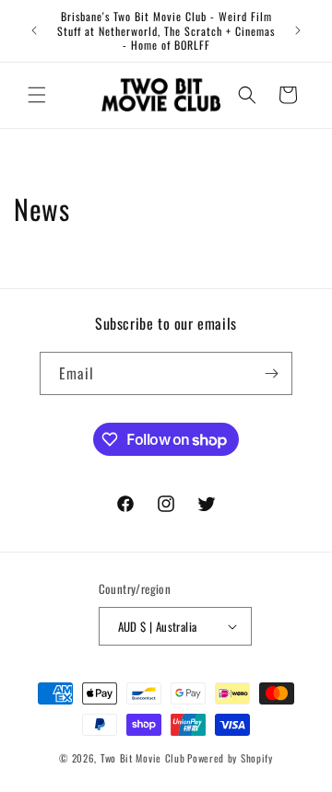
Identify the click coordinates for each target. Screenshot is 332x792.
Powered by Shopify (230, 758)
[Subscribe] (271, 373)
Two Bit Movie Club (143, 758)
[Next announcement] (298, 30)
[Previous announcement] (34, 30)
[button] (37, 95)
